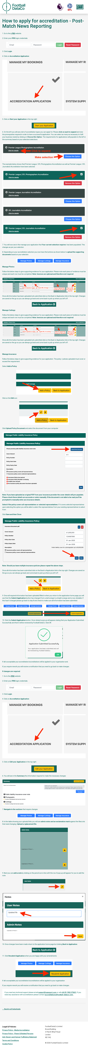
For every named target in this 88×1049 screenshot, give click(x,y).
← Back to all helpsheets (11, 1009)
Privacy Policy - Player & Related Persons (17, 1034)
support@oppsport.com (47, 992)
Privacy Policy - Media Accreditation (16, 1030)
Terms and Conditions (10, 1040)
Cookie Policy (7, 1044)
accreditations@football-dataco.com (59, 995)
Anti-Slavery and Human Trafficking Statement (19, 1037)
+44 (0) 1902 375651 (68, 992)
